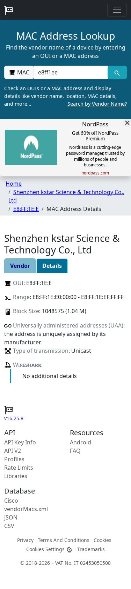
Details (52, 266)
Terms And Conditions (63, 540)
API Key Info (20, 442)
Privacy (25, 540)
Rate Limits (18, 467)
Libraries (15, 476)
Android (80, 442)
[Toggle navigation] (117, 10)
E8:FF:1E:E (26, 209)
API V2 (12, 451)
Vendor (20, 266)
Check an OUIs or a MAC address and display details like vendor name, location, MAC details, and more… (65, 96)
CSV (9, 526)
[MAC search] (117, 72)
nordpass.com (95, 173)
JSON (10, 517)
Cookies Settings (46, 549)
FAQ (75, 451)
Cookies (102, 540)
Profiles (14, 459)
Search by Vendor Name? (97, 103)
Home (14, 183)
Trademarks (91, 549)
